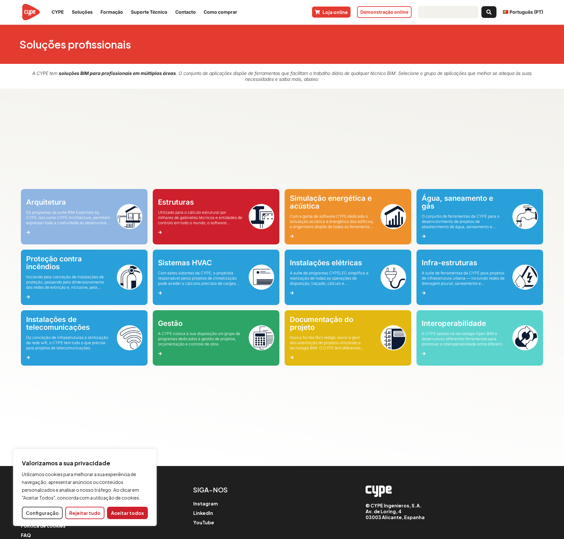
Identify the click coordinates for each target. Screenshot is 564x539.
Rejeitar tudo (85, 513)
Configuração (42, 513)
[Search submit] (488, 12)
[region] (85, 487)
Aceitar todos (127, 513)
